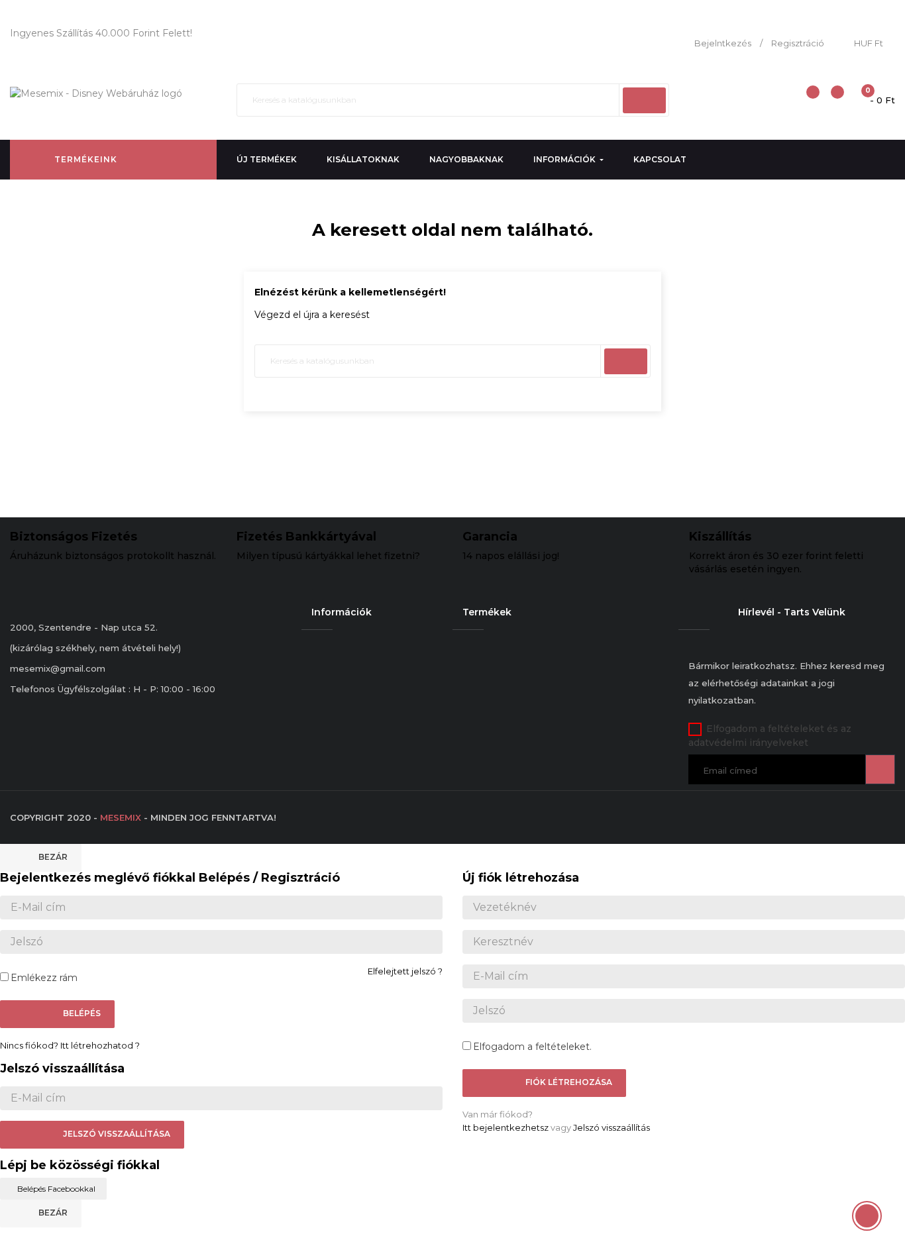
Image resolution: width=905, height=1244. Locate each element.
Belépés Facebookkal (56, 1189)
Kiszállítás (720, 536)
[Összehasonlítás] (805, 99)
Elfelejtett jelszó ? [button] (405, 971)
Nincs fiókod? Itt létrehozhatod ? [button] (70, 1045)
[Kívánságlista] (831, 99)
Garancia (489, 536)
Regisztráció (797, 43)
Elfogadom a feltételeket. (532, 1047)
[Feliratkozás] (880, 769)
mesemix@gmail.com (57, 668)
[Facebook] (695, 802)
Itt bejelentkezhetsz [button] (505, 1127)
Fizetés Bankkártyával (306, 536)
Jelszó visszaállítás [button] (611, 1127)
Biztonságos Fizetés (73, 536)
